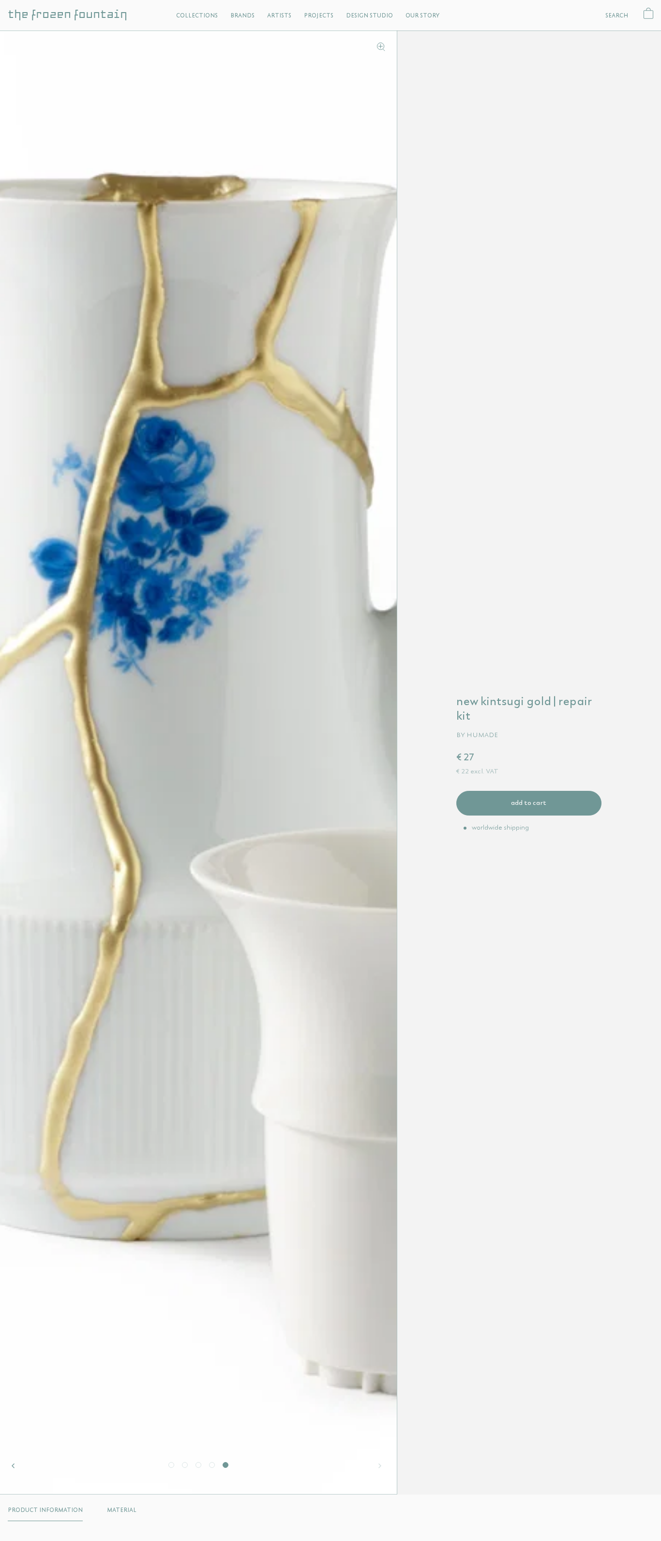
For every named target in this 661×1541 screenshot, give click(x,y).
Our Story (422, 15)
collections (197, 15)
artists (279, 15)
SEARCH (617, 15)
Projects (318, 15)
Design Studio (369, 15)
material (121, 1509)
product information (45, 1509)
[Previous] (15, 1466)
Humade (482, 734)
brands (242, 15)
